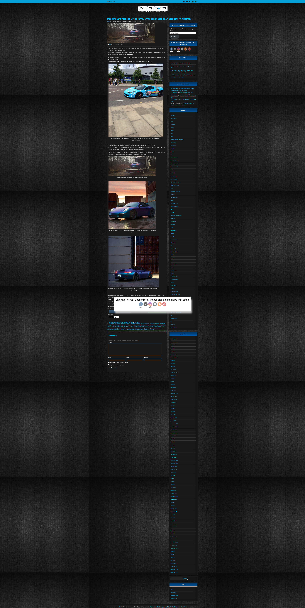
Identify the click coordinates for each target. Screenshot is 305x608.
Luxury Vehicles (174, 239)
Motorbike (173, 258)
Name (110, 357)
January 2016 (173, 536)
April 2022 (173, 384)
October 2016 (174, 527)
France (172, 212)
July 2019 (173, 475)
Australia (173, 124)
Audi (172, 121)
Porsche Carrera (137, 328)
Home (108, 21)
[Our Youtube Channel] (196, 2)
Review (172, 282)
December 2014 (174, 569)
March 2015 (173, 560)
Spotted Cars (173, 285)
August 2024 (173, 345)
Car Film (172, 151)
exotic (128, 326)
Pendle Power (174, 270)
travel (128, 329)
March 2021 (173, 414)
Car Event (173, 148)
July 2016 (173, 530)
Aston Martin (173, 118)
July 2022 (173, 378)
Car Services (173, 176)
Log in (172, 589)
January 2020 (173, 457)
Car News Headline (113, 322)
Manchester (136, 322)
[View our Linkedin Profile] (190, 2)
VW (171, 321)
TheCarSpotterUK (122, 329)
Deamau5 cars (120, 326)
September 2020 (174, 433)
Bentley (172, 127)
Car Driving (173, 145)
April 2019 (173, 484)
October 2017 (174, 511)
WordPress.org (174, 598)
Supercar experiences (175, 294)
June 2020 (173, 442)
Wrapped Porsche (134, 329)
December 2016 (174, 524)
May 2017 (173, 517)
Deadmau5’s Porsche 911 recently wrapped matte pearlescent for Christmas (149, 18)
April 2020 (173, 448)
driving (125, 326)
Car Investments (174, 157)
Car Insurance (174, 154)
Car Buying (173, 142)
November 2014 (174, 572)
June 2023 (173, 360)
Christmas (122, 323)
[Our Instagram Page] (193, 2)
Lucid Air (173, 236)
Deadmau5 (127, 323)
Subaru (172, 288)
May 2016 (173, 533)
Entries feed (173, 592)
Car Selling (173, 173)
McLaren (173, 245)
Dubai (172, 200)
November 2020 (174, 426)
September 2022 (174, 372)
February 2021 (174, 417)
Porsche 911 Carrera (159, 326)
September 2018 (174, 499)
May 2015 (173, 554)
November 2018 (174, 496)
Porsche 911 (152, 326)
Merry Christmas (140, 326)
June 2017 (173, 514)
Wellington (173, 324)
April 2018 (173, 505)
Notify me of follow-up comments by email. (118, 362)
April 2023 (173, 366)
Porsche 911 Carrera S (112, 328)
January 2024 (173, 354)
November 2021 (174, 393)
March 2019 (173, 487)
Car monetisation (174, 164)
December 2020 (174, 423)
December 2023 (174, 357)
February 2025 (174, 339)
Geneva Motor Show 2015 (176, 215)
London (172, 233)
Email (127, 357)
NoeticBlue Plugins (173, 607)
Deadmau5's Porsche (130, 325)
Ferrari (172, 209)
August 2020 (173, 436)
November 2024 (174, 342)
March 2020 (173, 451)
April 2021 (173, 411)
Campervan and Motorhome (177, 139)
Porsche (146, 326)
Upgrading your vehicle (176, 312)
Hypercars (173, 224)
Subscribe (174, 37)
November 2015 (174, 542)
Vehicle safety (174, 318)
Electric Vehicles (174, 203)
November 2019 (174, 463)
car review (117, 323)
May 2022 (173, 381)
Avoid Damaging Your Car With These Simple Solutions (183, 74)
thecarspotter (114, 329)
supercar (153, 328)
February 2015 (174, 563)
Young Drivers (174, 327)
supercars (157, 328)
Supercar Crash (174, 291)
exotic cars (133, 326)
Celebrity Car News (128, 322)
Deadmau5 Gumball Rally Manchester (140, 323)
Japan (172, 227)
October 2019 (174, 466)
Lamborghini (173, 230)
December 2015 (174, 539)
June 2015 (173, 551)
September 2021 (174, 399)
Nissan (172, 267)
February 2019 (174, 490)
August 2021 (173, 402)
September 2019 (174, 469)
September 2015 (174, 548)
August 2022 (173, 375)
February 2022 (174, 387)
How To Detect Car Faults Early (177, 77)
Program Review (174, 279)
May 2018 (173, 502)
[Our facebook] (184, 2)
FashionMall (183, 607)
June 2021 (173, 408)
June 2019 (173, 478)
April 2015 (173, 557)
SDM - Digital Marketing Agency (158, 607)
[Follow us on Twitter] (187, 2)
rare (146, 328)
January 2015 (173, 566)
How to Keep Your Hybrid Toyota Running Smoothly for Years (183, 66)
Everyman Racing (174, 206)
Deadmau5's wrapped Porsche (142, 325)
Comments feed (174, 595)
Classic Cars (173, 194)
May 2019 (173, 481)
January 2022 (173, 390)
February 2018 (174, 508)
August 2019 (173, 472)
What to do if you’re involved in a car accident (181, 63)
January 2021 (173, 420)
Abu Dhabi (173, 115)
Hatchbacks (173, 221)
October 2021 (174, 396)
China (172, 188)
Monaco (172, 254)
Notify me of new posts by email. (116, 365)
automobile (111, 323)
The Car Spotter (174, 88)
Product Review (174, 276)
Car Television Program (176, 182)
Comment (110, 342)
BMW (172, 133)
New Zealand (173, 264)
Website (146, 357)
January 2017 (173, 520)
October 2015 (174, 545)
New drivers (173, 261)
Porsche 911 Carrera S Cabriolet (125, 328)
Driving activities (174, 197)
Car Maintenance (174, 161)
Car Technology (174, 179)
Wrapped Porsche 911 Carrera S (146, 329)
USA (172, 315)
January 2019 (173, 493)
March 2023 (173, 369)
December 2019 (174, 460)
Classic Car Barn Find (175, 191)
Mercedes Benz (174, 248)
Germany (173, 218)
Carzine (121, 607)
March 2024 (173, 351)
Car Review (121, 322)
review (148, 328)
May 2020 (173, 445)
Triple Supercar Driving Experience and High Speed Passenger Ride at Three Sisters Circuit (182, 71)
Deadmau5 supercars (154, 323)
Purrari (142, 328)
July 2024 (173, 348)
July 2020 (173, 439)
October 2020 (174, 430)
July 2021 (173, 405)
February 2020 (174, 454)
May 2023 (173, 363)
